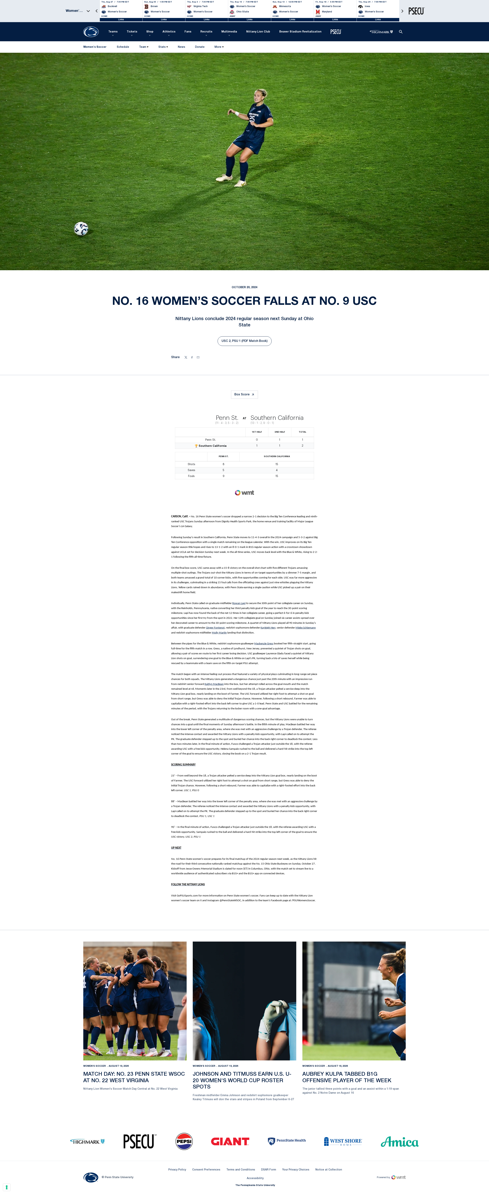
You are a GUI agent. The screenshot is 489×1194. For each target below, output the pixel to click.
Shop (149, 32)
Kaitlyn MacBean (214, 684)
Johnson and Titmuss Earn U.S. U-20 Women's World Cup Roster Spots (242, 1080)
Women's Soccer (94, 1066)
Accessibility (255, 1178)
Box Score (242, 394)
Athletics (169, 32)
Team (142, 47)
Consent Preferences (206, 1170)
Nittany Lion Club (258, 32)
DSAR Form (268, 1170)
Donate (200, 48)
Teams (112, 32)
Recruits (206, 32)
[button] (97, 11)
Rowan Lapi (238, 603)
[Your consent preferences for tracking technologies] (6, 1187)
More (218, 47)
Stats (162, 47)
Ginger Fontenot (215, 627)
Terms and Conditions (240, 1170)
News (181, 47)
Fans (188, 32)
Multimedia (229, 32)
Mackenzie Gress (263, 643)
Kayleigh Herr (268, 627)
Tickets (132, 32)
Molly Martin (219, 632)
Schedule (123, 47)
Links (121, 20)
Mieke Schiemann (306, 627)
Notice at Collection (328, 1170)
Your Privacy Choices (295, 1170)
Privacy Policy (177, 1170)
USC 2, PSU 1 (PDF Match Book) (247, 342)
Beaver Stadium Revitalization (300, 32)
